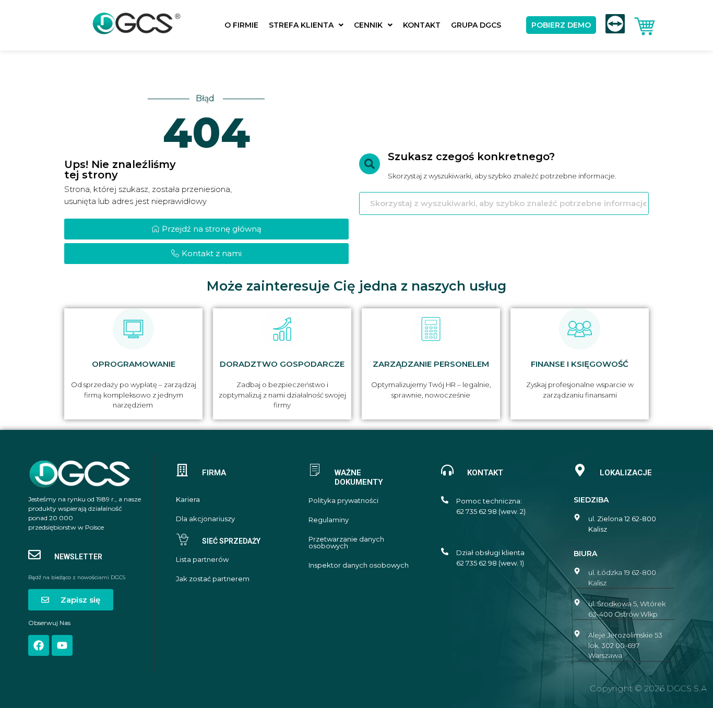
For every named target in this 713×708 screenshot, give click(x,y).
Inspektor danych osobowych (358, 565)
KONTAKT (422, 25)
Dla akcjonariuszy (205, 518)
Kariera (188, 499)
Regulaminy (328, 520)
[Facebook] (38, 645)
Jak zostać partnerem (212, 578)
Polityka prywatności (343, 500)
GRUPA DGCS (476, 25)
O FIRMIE (241, 25)
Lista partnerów (202, 559)
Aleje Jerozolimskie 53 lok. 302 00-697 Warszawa (625, 645)
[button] (306, 25)
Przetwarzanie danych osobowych (346, 542)
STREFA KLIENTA (301, 25)
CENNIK (368, 25)
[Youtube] (62, 645)
